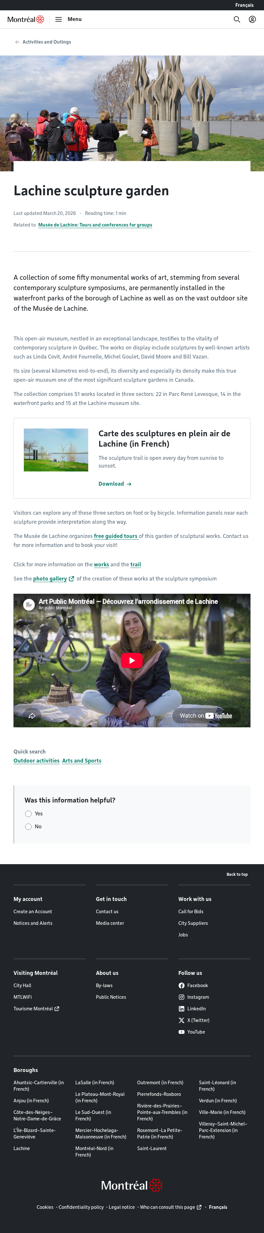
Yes (39, 814)
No (38, 827)
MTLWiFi (23, 997)
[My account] (252, 19)
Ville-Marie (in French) (222, 1112)
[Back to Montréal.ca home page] (26, 19)
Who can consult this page (167, 1207)
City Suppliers (193, 923)
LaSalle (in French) (94, 1082)
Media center (110, 923)
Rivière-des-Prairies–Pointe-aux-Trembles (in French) (162, 1112)
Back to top (237, 874)
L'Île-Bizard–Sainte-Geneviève (35, 1133)
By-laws (104, 985)
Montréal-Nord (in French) (94, 1151)
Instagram (198, 997)
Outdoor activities (37, 761)
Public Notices (111, 997)
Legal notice (122, 1207)
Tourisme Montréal (33, 1008)
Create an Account (33, 911)
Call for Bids (190, 911)
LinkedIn (196, 1008)
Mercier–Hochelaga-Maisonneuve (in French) (101, 1133)
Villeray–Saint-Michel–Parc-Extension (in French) (223, 1130)
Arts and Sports (81, 761)
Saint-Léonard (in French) (217, 1086)
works (101, 564)
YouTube (196, 1032)
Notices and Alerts (33, 923)
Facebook (197, 985)
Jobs (183, 934)
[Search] (237, 19)
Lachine (22, 1148)
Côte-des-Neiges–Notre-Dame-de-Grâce (37, 1115)
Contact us (107, 911)
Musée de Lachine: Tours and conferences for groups (95, 224)
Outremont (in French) (160, 1082)
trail (135, 564)
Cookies (45, 1207)
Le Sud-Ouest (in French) (93, 1115)
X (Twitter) (198, 1020)
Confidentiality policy (81, 1207)
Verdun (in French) (218, 1100)
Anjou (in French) (31, 1100)
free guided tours (116, 536)
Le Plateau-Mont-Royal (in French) (100, 1097)
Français (244, 5)
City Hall (22, 985)
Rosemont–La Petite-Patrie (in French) (159, 1133)
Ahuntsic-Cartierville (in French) (39, 1086)
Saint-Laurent (152, 1148)
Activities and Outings (47, 42)
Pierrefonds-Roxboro (159, 1094)
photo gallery (50, 579)
